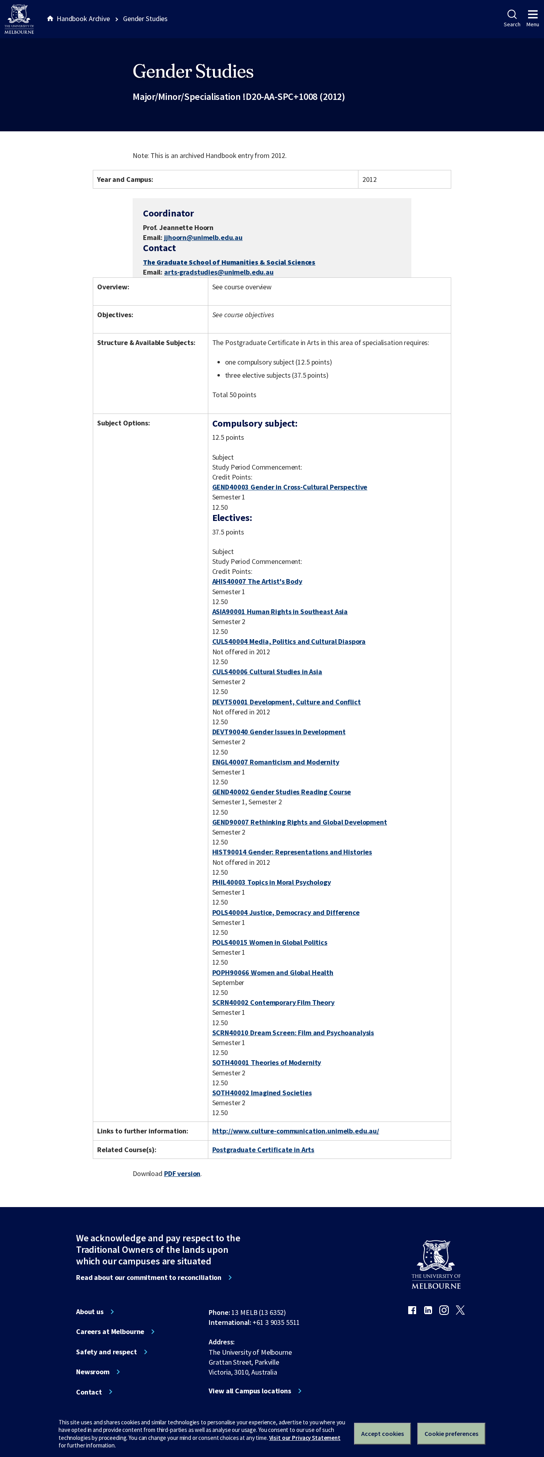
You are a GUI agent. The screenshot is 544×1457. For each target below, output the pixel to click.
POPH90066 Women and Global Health (273, 972)
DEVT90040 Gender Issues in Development (279, 731)
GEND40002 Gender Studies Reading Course (281, 791)
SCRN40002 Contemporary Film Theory (273, 1002)
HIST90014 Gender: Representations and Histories (292, 851)
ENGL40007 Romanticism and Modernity (275, 762)
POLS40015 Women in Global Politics (269, 942)
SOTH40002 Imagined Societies (262, 1092)
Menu (532, 24)
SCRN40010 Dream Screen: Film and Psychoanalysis (293, 1032)
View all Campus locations (250, 1391)
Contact (89, 1392)
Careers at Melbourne (110, 1331)
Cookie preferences (451, 1433)
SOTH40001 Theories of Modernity (266, 1062)
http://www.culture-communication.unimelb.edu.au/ (296, 1130)
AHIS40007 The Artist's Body (257, 581)
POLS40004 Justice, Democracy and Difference (286, 912)
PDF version (182, 1173)
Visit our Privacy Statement (304, 1437)
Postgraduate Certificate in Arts (263, 1149)
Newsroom (93, 1371)
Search (512, 24)
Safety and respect (106, 1352)
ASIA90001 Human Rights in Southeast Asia (280, 611)
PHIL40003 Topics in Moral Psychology (271, 882)
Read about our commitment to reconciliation (148, 1277)
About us (90, 1311)
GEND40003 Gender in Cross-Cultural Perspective (290, 487)
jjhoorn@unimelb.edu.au (203, 237)
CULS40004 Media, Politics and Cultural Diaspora (289, 641)
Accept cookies (382, 1433)
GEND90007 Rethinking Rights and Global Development (299, 822)
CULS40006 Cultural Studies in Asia (267, 671)
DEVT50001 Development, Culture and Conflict (286, 701)
